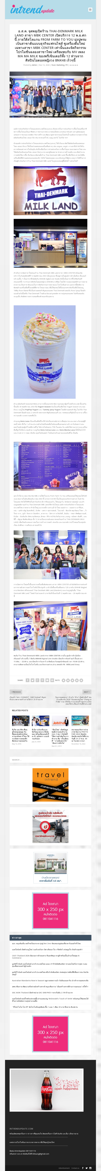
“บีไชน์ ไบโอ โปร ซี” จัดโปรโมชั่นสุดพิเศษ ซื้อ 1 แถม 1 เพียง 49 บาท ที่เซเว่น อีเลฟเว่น (45, 1007)
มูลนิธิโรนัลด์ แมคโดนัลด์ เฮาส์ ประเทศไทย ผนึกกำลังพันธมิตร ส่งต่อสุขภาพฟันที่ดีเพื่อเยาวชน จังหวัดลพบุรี (50, 973)
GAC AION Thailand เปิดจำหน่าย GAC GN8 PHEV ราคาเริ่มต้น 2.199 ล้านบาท (42, 992)
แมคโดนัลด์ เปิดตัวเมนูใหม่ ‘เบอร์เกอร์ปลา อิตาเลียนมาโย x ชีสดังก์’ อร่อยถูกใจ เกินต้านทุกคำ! (47, 949)
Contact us (75, 1168)
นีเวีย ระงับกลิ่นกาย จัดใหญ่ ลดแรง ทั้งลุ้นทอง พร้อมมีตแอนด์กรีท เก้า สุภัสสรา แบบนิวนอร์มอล (40, 734)
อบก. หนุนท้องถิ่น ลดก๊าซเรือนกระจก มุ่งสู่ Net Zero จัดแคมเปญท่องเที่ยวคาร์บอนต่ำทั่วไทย (46, 943)
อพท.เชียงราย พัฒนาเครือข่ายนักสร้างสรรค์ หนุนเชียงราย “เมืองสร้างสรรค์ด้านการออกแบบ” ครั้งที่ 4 (50, 986)
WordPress (46, 1168)
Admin (34, 65)
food (53, 65)
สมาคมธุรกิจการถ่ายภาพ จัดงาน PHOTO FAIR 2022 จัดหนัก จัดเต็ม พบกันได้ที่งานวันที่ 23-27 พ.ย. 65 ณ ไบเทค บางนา (80, 735)
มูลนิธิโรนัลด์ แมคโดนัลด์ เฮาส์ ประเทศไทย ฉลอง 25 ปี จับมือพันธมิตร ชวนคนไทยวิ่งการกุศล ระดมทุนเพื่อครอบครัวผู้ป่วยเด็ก (49, 965)
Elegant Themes (25, 1168)
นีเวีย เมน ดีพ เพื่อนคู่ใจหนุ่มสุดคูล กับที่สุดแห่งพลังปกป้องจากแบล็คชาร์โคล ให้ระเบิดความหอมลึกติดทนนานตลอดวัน (20, 735)
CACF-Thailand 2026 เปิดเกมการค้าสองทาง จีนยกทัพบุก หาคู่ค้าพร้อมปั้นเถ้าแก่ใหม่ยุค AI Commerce (45, 956)
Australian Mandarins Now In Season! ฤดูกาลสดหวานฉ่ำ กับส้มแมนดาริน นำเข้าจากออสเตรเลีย (50, 980)
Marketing (60, 65)
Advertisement (64, 1168)
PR (66, 65)
